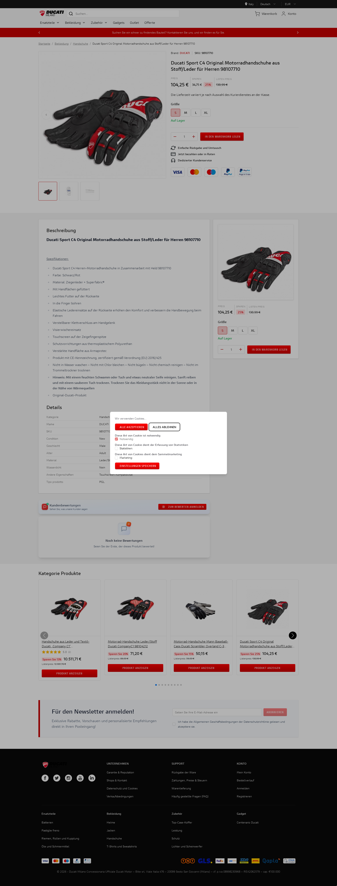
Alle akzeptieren (132, 427)
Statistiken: (126, 448)
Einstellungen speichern (138, 466)
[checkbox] (116, 439)
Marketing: (126, 457)
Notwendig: (127, 439)
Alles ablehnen (164, 427)
